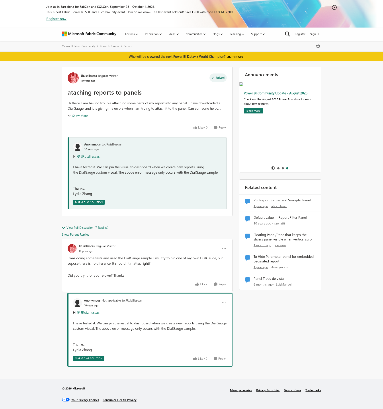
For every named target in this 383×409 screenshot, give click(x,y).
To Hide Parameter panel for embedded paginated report (284, 258)
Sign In (314, 34)
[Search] (287, 34)
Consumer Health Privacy (120, 400)
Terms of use (292, 390)
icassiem (280, 245)
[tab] (278, 168)
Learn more (235, 56)
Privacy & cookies (267, 390)
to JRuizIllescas (111, 144)
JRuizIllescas (89, 75)
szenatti (279, 223)
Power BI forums (109, 46)
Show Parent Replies (75, 234)
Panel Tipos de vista (269, 278)
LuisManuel (283, 284)
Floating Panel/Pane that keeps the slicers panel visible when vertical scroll (283, 237)
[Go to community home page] (89, 34)
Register (300, 34)
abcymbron (279, 206)
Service (128, 46)
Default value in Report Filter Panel (280, 217)
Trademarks (313, 390)
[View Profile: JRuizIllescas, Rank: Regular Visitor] (73, 77)
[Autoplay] (272, 168)
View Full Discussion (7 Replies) (87, 227)
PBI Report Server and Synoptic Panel (282, 200)
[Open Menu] (318, 46)
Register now (56, 18)
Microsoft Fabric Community (78, 46)
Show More (80, 115)
